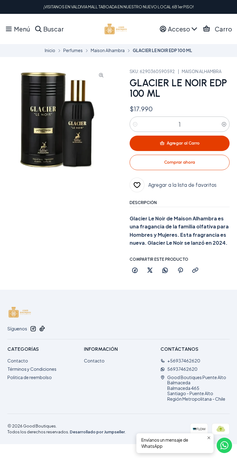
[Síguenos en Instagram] (33, 328)
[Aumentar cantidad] (224, 124)
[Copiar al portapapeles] (195, 270)
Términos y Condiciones (31, 369)
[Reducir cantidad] (135, 124)
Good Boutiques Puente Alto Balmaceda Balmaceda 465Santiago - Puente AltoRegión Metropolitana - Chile (196, 388)
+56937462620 (183, 360)
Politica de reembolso (29, 377)
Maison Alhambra (108, 50)
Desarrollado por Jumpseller (97, 431)
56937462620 (182, 369)
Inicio (50, 50)
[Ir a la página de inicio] (115, 29)
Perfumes (73, 50)
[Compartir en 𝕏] (150, 270)
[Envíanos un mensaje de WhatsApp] (224, 445)
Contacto (17, 360)
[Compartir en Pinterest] (180, 270)
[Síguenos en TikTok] (42, 328)
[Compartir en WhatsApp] (165, 270)
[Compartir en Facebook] (135, 270)
